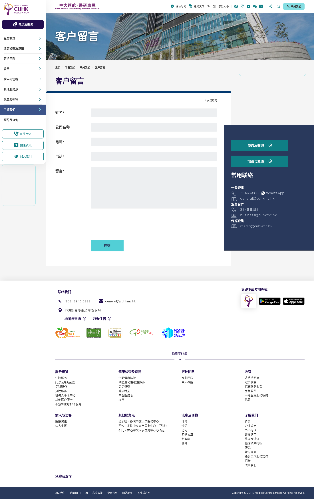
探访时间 (181, 6)
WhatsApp (275, 193)
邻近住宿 (99, 319)
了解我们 (70, 67)
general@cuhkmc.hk (257, 198)
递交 (107, 246)
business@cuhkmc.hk (258, 215)
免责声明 (112, 492)
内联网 (74, 492)
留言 (59, 171)
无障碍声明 (143, 492)
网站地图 (127, 492)
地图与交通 (255, 161)
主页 (57, 67)
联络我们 (296, 6)
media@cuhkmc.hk (256, 226)
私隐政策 (97, 492)
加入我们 (60, 492)
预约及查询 (255, 145)
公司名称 (62, 127)
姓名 (59, 112)
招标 (85, 492)
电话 (59, 156)
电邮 (59, 142)
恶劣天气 (199, 6)
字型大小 (223, 6)
